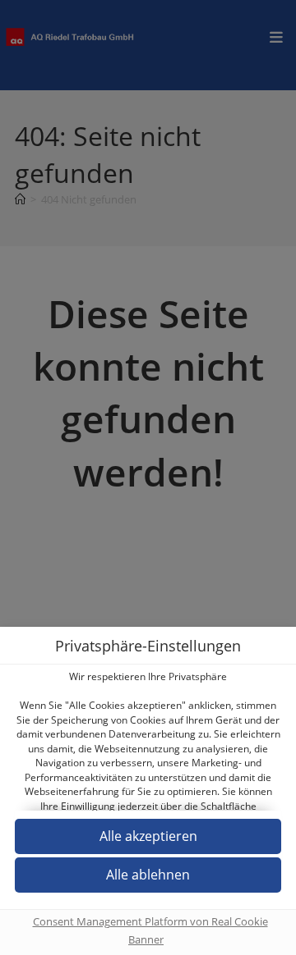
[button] (148, 875)
